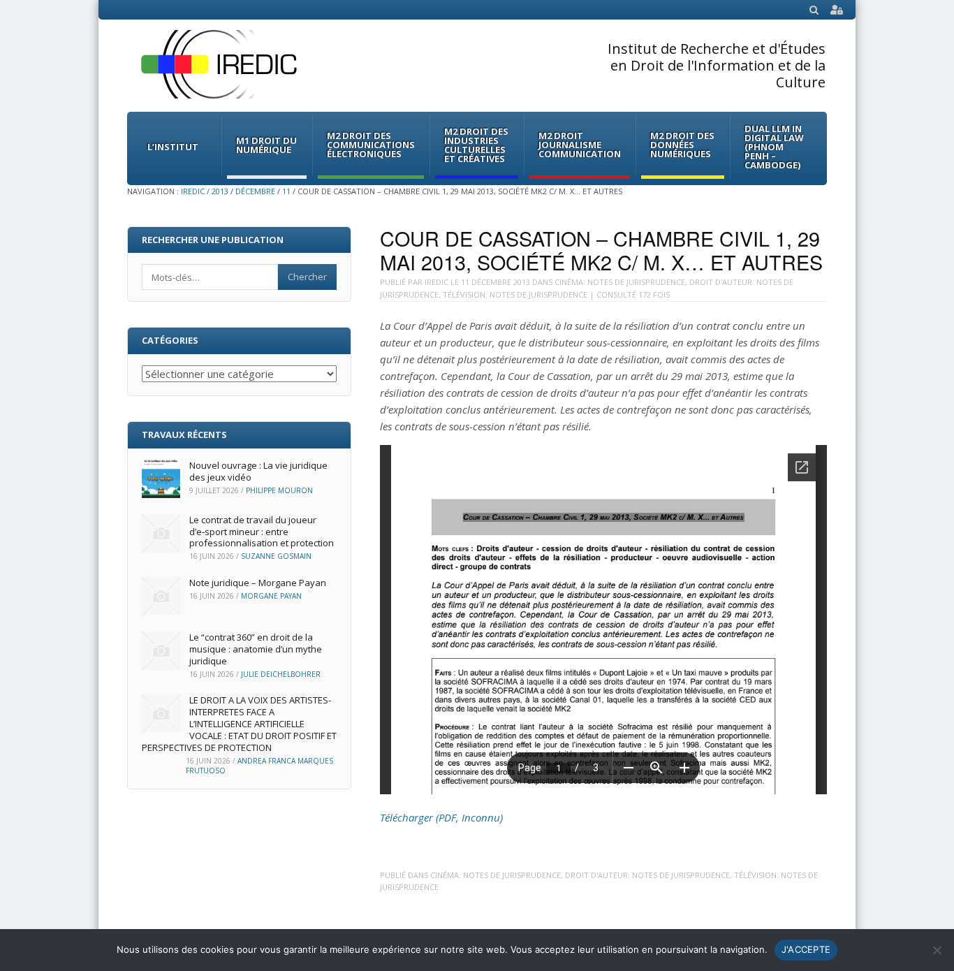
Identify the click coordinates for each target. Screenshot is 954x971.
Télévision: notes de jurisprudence (515, 294)
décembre (255, 191)
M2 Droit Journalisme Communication (579, 144)
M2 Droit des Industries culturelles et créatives (476, 145)
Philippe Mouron (279, 490)
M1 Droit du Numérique (266, 145)
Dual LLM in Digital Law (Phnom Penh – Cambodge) (774, 146)
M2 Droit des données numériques (682, 144)
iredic (436, 282)
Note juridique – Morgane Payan (257, 582)
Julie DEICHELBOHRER (281, 674)
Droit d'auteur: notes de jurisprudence (647, 875)
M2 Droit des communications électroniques (371, 144)
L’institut (172, 146)
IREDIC (193, 191)
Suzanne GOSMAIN (276, 556)
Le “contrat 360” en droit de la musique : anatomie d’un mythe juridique (255, 649)
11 (286, 191)
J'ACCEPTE (805, 949)
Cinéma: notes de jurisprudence (620, 282)
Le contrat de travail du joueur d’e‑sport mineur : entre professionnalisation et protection (261, 531)
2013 (220, 191)
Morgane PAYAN (271, 596)
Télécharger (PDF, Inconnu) (441, 817)
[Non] (937, 950)
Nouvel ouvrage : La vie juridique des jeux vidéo (258, 471)
